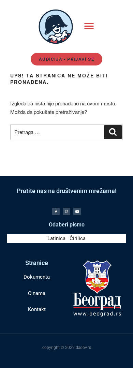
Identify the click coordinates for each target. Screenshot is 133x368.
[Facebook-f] (56, 211)
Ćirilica (78, 238)
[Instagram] (66, 211)
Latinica (56, 238)
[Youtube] (77, 211)
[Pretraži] (113, 132)
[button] (89, 26)
